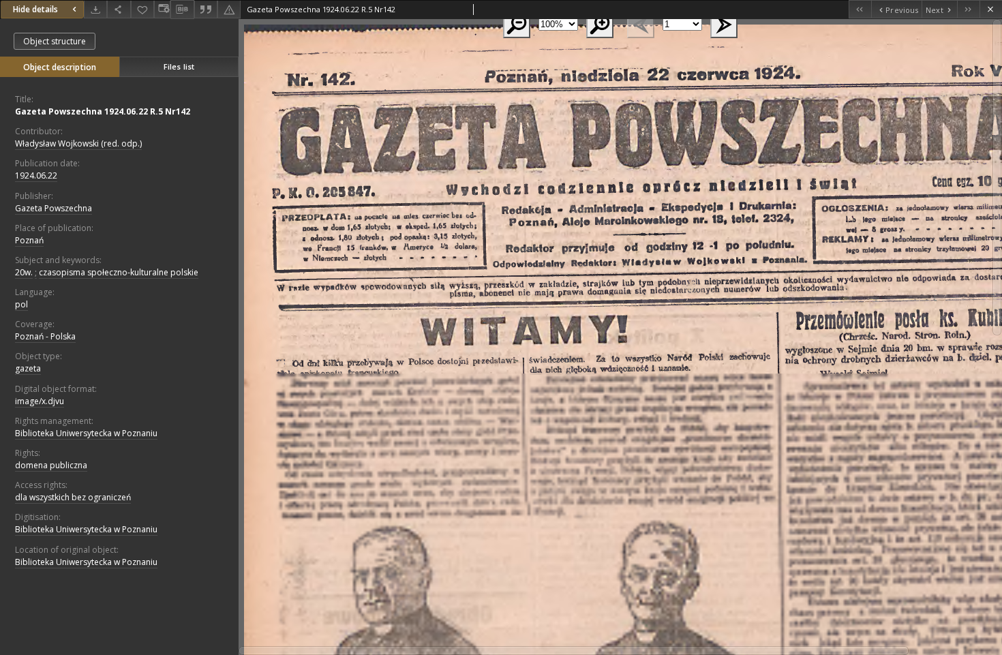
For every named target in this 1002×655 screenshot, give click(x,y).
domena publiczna (51, 465)
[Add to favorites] (142, 9)
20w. (24, 272)
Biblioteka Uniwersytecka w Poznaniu (86, 433)
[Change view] (162, 9)
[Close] (991, 9)
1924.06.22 (36, 175)
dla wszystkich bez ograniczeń (73, 497)
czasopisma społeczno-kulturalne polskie (118, 272)
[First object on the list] (860, 9)
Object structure (54, 41)
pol (21, 304)
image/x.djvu (39, 401)
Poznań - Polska (45, 336)
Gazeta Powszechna (53, 208)
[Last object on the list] (968, 9)
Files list (179, 66)
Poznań (29, 240)
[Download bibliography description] (182, 9)
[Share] (118, 9)
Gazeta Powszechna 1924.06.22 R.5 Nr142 (102, 111)
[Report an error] (229, 9)
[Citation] (205, 9)
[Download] (95, 9)
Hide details (35, 9)
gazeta (28, 368)
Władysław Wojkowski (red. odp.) (78, 143)
